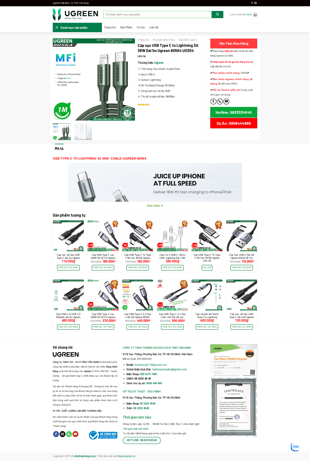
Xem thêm (153, 205)
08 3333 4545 (148, 403)
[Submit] (217, 14)
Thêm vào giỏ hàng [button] (68, 267)
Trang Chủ (110, 27)
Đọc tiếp (207, 267)
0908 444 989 (154, 383)
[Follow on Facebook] (252, 3)
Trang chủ (143, 39)
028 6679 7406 (148, 374)
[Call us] (220, 101)
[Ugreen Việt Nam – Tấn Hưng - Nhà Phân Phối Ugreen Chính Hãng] (75, 14)
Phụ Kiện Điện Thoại (164, 39)
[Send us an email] (255, 3)
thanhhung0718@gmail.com (150, 364)
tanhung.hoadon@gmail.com (169, 369)
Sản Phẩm (126, 27)
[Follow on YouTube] (226, 101)
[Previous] (59, 79)
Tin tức (141, 27)
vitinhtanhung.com (85, 456)
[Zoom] (57, 116)
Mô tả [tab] (59, 148)
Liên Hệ (153, 27)
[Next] (128, 79)
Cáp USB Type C (188, 39)
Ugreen (158, 62)
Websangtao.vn (126, 456)
